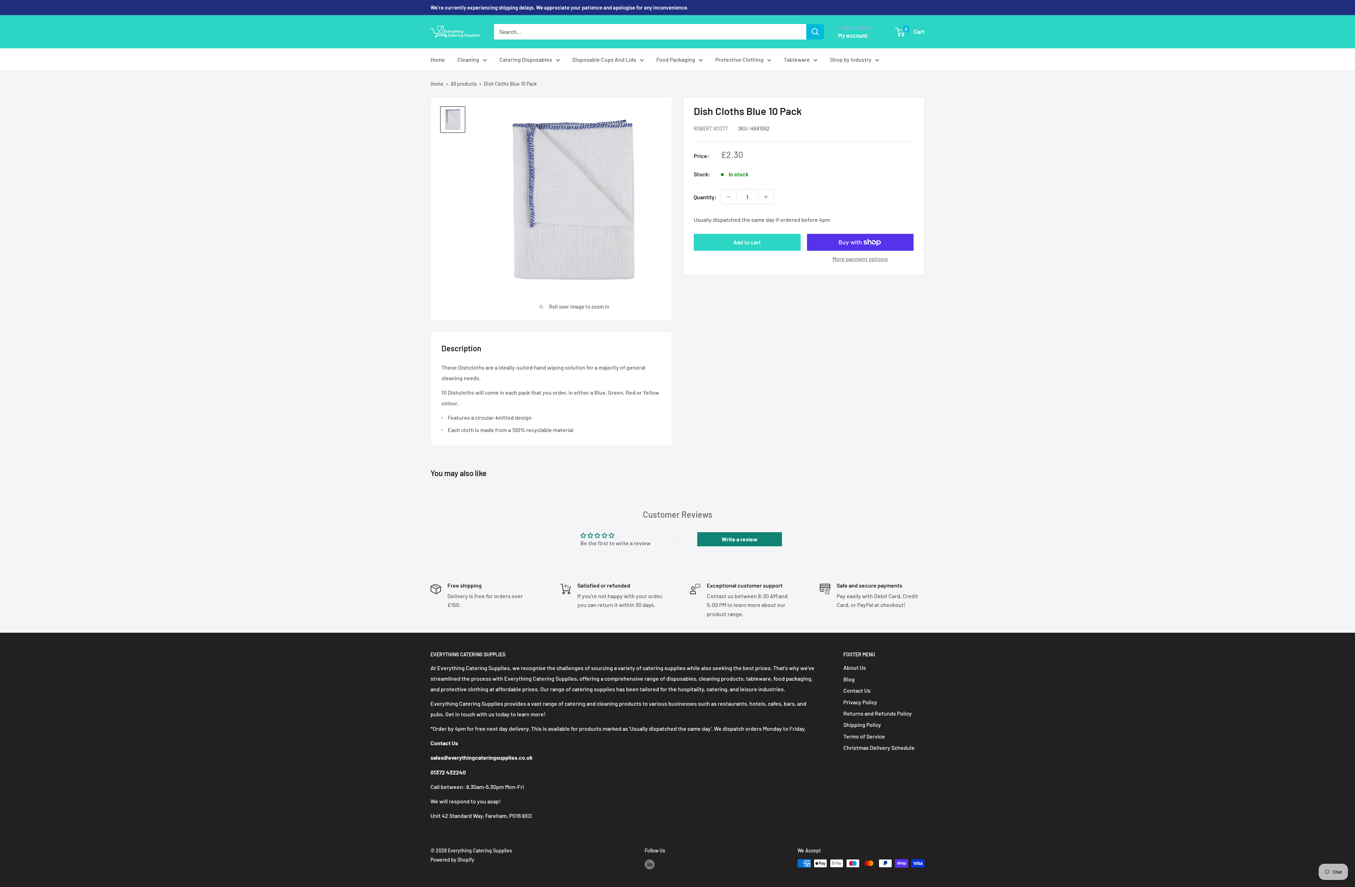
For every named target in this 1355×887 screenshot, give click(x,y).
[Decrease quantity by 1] (728, 196)
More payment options (860, 258)
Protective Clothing (739, 59)
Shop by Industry (851, 59)
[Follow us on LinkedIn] (650, 864)
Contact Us (857, 690)
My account (852, 35)
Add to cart (747, 242)
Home (437, 59)
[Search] (815, 32)
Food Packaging (675, 59)
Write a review (740, 539)
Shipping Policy (862, 724)
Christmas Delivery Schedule (879, 747)
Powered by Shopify (452, 860)
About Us (854, 667)
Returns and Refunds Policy (877, 713)
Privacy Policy (860, 702)
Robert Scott (711, 129)
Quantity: (705, 196)
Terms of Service (864, 736)
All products (464, 84)
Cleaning (468, 59)
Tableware (797, 59)
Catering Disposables (525, 59)
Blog (849, 679)
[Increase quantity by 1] (766, 196)
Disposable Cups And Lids (604, 59)
